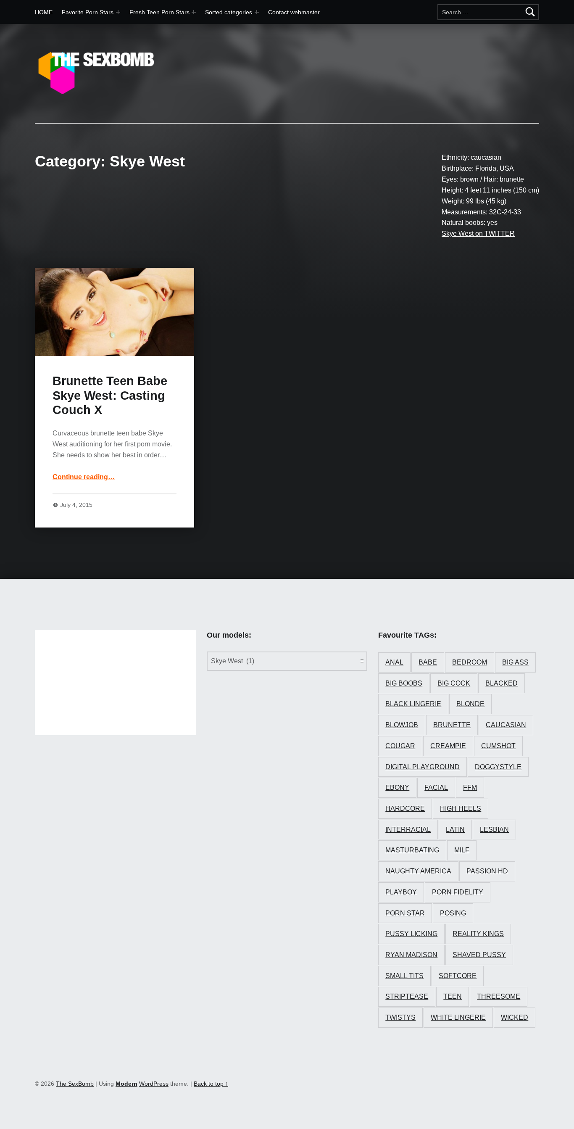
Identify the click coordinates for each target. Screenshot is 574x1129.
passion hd (487, 871)
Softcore (458, 975)
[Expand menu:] (194, 12)
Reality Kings (478, 933)
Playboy (401, 892)
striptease (406, 996)
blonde (470, 703)
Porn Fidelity (457, 892)
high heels (460, 808)
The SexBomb (75, 1083)
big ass (515, 662)
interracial (408, 829)
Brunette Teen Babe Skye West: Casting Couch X (110, 395)
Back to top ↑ (211, 1083)
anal (394, 662)
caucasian (506, 724)
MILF (461, 850)
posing (453, 913)
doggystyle (498, 766)
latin (455, 829)
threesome (498, 996)
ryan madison (411, 954)
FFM (470, 787)
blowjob (401, 724)
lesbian (494, 829)
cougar (400, 745)
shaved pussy (479, 954)
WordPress (154, 1083)
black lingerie (413, 703)
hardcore (405, 808)
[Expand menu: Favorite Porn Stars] (118, 12)
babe (428, 662)
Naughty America (418, 871)
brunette (452, 724)
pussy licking (411, 933)
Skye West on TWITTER (478, 233)
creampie (448, 745)
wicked (514, 1017)
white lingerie (458, 1017)
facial (436, 787)
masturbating (412, 850)
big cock (453, 683)
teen (452, 996)
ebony (397, 787)
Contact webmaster (294, 12)
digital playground (422, 766)
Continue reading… (84, 476)
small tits (404, 975)
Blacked (501, 683)
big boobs (403, 683)
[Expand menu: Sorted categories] (257, 12)
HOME (44, 12)
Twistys (400, 1017)
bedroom (469, 662)
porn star (405, 913)
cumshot (498, 745)
